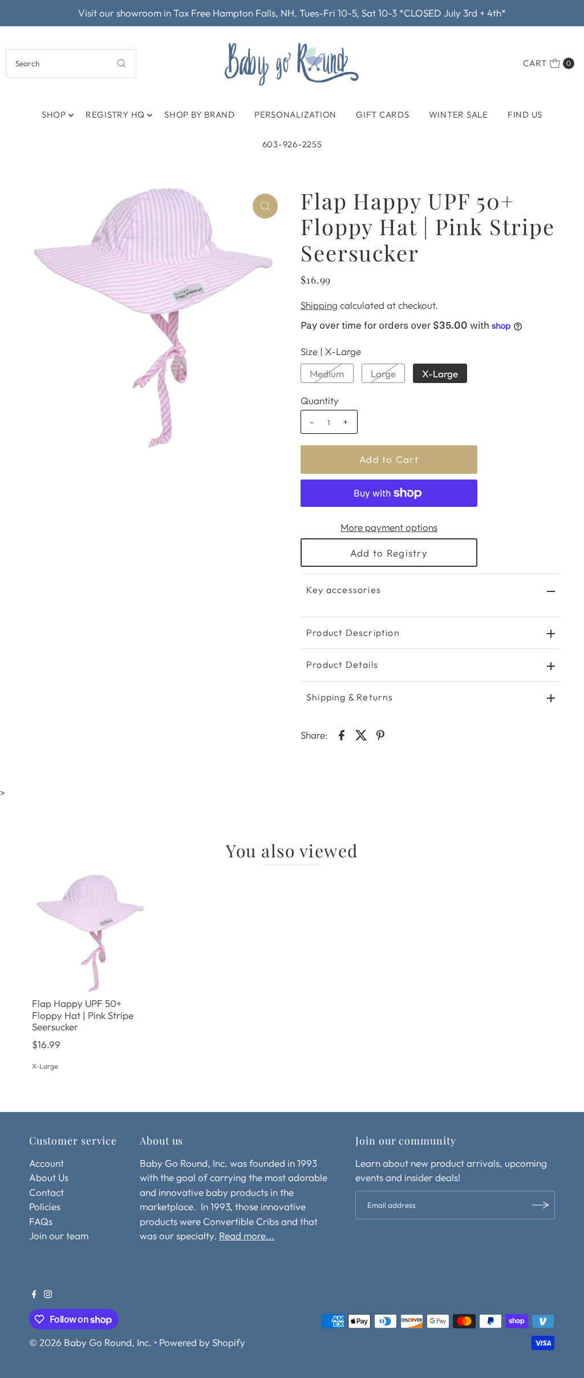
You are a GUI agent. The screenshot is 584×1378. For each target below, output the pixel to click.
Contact (46, 1192)
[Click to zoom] (265, 206)
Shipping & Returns (350, 697)
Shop (54, 114)
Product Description (353, 632)
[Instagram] (48, 1294)
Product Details (342, 664)
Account (46, 1163)
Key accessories (343, 589)
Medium (327, 374)
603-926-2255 (292, 144)
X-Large (440, 374)
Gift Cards (382, 114)
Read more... (246, 1236)
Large (383, 374)
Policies (44, 1206)
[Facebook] (34, 1294)
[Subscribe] (540, 1205)
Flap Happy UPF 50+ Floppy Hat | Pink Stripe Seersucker (82, 1015)
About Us (48, 1177)
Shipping (319, 305)
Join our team (58, 1236)
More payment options (388, 527)
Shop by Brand (199, 114)
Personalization (295, 114)
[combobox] (71, 63)
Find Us (525, 114)
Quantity (320, 400)
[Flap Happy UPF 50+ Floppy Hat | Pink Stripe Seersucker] (90, 934)
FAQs (40, 1221)
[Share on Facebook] (341, 734)
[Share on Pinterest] (380, 734)
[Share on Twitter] (361, 734)
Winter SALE (458, 114)
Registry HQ (115, 114)
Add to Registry (389, 553)
